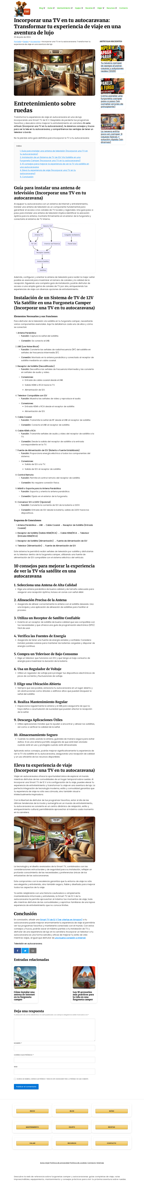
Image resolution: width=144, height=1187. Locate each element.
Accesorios (35, 41)
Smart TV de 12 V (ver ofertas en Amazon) (61, 919)
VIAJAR (32, 1143)
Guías (50, 8)
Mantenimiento (64, 8)
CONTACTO (111, 1143)
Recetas (89, 8)
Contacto (123, 8)
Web (15, 1067)
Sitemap (100, 1163)
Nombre (18, 1043)
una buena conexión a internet (70, 937)
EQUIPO (72, 1127)
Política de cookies (78, 1163)
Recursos (111, 8)
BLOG (72, 1111)
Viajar (99, 8)
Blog (41, 8)
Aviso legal (45, 1163)
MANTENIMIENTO (32, 1127)
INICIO (32, 1111)
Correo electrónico (24, 1055)
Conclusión (26, 176)
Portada (17, 41)
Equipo (78, 8)
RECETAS (111, 1127)
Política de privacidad (60, 1163)
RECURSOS (72, 1143)
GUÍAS (111, 1111)
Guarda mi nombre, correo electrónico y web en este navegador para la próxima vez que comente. (53, 1079)
